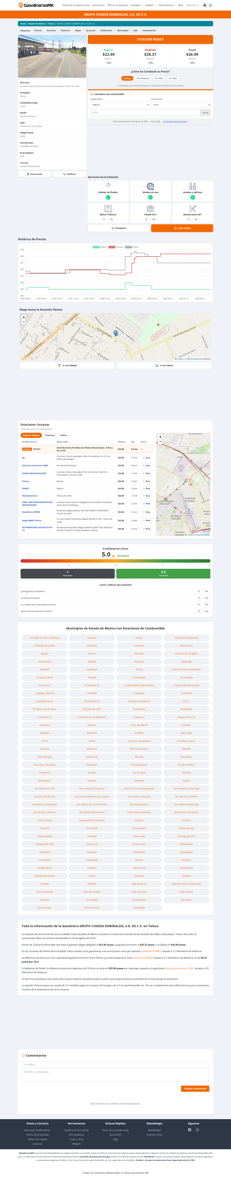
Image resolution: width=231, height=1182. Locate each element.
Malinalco (92, 748)
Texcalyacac (92, 859)
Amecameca (186, 645)
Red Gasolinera (30, 495)
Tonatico (186, 875)
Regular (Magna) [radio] (31, 435)
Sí (104, 219)
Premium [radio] (50, 435)
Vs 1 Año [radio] (173, 78)
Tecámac (186, 820)
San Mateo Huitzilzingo (186, 804)
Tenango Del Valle (44, 844)
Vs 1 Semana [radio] (143, 78)
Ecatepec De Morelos (139, 701)
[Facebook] (204, 5)
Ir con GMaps (70, 365)
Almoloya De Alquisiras (186, 637)
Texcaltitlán (45, 859)
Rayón (186, 780)
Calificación (106, 30)
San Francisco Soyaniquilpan (139, 788)
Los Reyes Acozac (186, 740)
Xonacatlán (92, 899)
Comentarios (149, 30)
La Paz (44, 740)
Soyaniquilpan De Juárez (92, 820)
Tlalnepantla (186, 867)
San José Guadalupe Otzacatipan (92, 796)
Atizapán (139, 653)
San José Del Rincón (44, 796)
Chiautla (92, 677)
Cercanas (90, 30)
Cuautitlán (186, 693)
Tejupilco (45, 828)
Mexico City (92, 756)
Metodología (154, 1130)
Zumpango (139, 907)
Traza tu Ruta (76, 1139)
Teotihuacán (139, 844)
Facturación (98, 5)
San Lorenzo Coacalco (139, 796)
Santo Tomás (44, 820)
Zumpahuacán (91, 907)
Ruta (148, 457)
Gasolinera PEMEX (31, 512)
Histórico (65, 30)
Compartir (120, 228)
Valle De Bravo (139, 883)
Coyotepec (139, 693)
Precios (38, 30)
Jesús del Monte (139, 724)
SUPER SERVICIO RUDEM (34, 473)
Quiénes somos (154, 1134)
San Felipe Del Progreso (92, 788)
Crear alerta (184, 228)
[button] (116, 333)
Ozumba (91, 780)
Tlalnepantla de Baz (44, 875)
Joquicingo (186, 732)
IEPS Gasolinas (76, 1134)
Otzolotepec (44, 780)
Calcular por (156, 99)
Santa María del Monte (186, 812)
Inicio (23, 23)
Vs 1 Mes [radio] (159, 78)
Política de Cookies (37, 1139)
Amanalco (92, 645)
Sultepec (139, 820)
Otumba (186, 772)
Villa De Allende (44, 891)
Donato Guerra (92, 701)
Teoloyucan (92, 844)
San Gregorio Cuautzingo (186, 788)
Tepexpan (92, 852)
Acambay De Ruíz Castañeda (45, 637)
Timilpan (91, 867)
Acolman (91, 637)
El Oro (186, 701)
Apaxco (44, 653)
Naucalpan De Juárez (45, 764)
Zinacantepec (45, 907)
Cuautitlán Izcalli (44, 701)
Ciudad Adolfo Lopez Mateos (139, 685)
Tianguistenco (44, 867)
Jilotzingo (45, 732)
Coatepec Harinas (44, 693)
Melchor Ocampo (139, 748)
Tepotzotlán (139, 852)
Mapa (78, 30)
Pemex (25, 481)
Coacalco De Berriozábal (186, 685)
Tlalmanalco (139, 867)
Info (135, 30)
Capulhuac (92, 669)
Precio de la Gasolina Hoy (76, 5)
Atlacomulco (44, 661)
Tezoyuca (186, 859)
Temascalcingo (186, 828)
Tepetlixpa (44, 852)
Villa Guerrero (139, 891)
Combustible (96, 99)
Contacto (37, 1143)
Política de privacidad (37, 1134)
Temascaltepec (44, 836)
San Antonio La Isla (45, 788)
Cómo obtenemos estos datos (175, 121)
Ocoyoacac (44, 772)
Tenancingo (139, 836)
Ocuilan (92, 772)
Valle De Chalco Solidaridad (186, 883)
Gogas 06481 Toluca (31, 520)
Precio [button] (122, 442)
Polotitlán (139, 780)
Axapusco (139, 661)
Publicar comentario (195, 1088)
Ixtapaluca (139, 717)
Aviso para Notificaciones (37, 1130)
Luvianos (44, 748)
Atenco (92, 653)
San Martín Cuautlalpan (44, 804)
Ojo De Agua (139, 772)
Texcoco (139, 859)
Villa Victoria (186, 891)
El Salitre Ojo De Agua (44, 709)
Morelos (139, 756)
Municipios (122, 30)
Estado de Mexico (37, 23)
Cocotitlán (92, 693)
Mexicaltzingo (44, 756)
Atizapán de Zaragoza (186, 653)
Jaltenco (92, 724)
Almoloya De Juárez (45, 645)
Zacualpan (186, 899)
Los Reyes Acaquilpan (139, 740)
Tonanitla (139, 875)
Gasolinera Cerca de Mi (76, 1130)
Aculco (139, 637)
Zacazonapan (139, 899)
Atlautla (92, 661)
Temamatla (92, 828)
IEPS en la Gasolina (117, 5)
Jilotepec (186, 724)
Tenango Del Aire (186, 836)
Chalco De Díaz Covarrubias (186, 669)
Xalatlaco (44, 899)
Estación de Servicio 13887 (35, 465)
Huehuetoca (139, 709)
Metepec (186, 748)
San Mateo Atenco (139, 804)
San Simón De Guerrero (92, 812)
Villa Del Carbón (91, 891)
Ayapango (186, 661)
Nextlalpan (92, 764)
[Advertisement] (150, 150)
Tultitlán (92, 883)
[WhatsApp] (210, 5)
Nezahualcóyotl (139, 764)
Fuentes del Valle (92, 709)
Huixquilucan (45, 717)
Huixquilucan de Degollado (92, 717)
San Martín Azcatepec (186, 796)
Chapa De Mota (45, 677)
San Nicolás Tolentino (44, 812)
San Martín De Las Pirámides (92, 804)
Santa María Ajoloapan (139, 812)
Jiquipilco (92, 732)
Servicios (51, 30)
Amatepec (139, 645)
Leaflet (180, 358)
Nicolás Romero (186, 764)
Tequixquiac (186, 852)
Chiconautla (186, 677)
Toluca (51, 23)
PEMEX (25, 488)
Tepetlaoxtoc (186, 844)
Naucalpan (186, 756)
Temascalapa (139, 828)
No (111, 219)
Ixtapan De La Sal (186, 717)
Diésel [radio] (63, 435)
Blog (180, 5)
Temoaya (92, 836)
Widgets (76, 1143)
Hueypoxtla (186, 709)
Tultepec (44, 883)
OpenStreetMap (193, 358)
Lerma (92, 740)
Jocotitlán (139, 732)
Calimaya (45, 669)
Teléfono (71, 174)
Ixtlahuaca (44, 724)
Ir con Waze (166, 365)
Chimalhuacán (91, 685)
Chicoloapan (139, 677)
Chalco (139, 669)
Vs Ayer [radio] (127, 78)
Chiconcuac (45, 685)
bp (23, 457)
